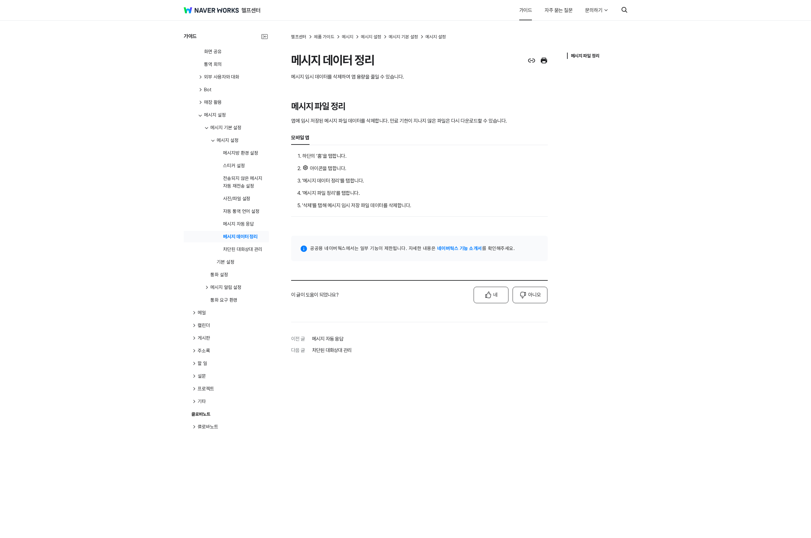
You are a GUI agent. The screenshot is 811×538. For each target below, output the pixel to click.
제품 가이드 (324, 36)
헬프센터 (298, 36)
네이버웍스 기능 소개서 (459, 248)
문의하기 (593, 10)
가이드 (525, 10)
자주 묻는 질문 (558, 10)
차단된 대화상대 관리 (332, 350)
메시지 (347, 36)
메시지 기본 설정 (403, 36)
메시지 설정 (371, 36)
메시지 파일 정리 (585, 55)
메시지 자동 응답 (327, 339)
